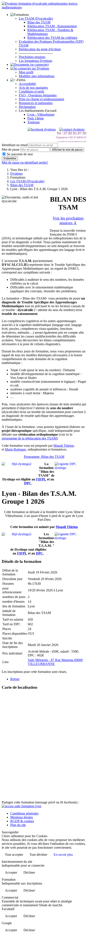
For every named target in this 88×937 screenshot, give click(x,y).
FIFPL (41, 479)
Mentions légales (21, 817)
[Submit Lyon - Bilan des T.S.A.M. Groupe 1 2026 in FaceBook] (21, 806)
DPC (27, 483)
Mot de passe (10, 149)
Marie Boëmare (15, 449)
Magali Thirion (63, 445)
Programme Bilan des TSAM (44, 456)
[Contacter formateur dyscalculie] (72, 129)
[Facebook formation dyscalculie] (42, 129)
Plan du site (18, 825)
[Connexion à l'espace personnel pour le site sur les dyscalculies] (29, 68)
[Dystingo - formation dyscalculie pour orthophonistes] (44, 7)
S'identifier (9, 158)
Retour (14, 679)
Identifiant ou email (15, 145)
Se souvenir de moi (19, 154)
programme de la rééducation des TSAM (29, 438)
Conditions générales (24, 813)
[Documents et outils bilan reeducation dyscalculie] (29, 64)
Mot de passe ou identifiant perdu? (25, 162)
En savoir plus (63, 854)
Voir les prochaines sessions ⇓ (68, 220)
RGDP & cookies (22, 821)
